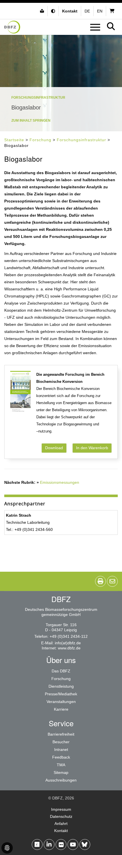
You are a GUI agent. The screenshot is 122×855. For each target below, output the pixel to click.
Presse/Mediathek (61, 694)
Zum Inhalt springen (31, 121)
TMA (61, 765)
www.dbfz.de (69, 648)
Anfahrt (61, 823)
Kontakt (61, 830)
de (87, 11)
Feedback (61, 757)
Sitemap (61, 772)
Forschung (40, 140)
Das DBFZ (61, 671)
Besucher (61, 742)
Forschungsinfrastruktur (81, 140)
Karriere (61, 709)
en (99, 11)
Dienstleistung (61, 686)
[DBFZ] (12, 27)
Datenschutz (61, 816)
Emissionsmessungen (59, 482)
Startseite (14, 140)
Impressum (61, 809)
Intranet (61, 749)
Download (54, 448)
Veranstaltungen (61, 701)
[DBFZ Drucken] (100, 581)
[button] (54, 11)
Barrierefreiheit (61, 734)
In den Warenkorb (92, 448)
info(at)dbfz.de (68, 643)
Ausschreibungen (61, 780)
